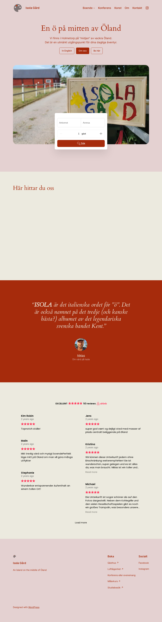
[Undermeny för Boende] (94, 8)
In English (67, 50)
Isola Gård (32, 8)
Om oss (83, 50)
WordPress (33, 607)
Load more (81, 522)
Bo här (96, 50)
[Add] (101, 134)
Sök (83, 143)
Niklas (81, 355)
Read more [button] (91, 472)
